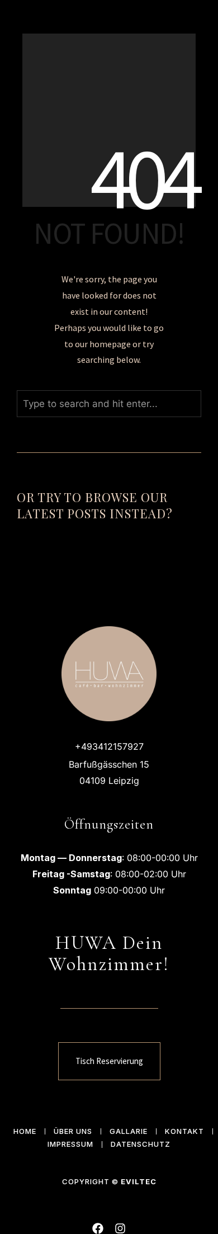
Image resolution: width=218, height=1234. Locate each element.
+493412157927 (109, 746)
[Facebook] (97, 1228)
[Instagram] (120, 1228)
